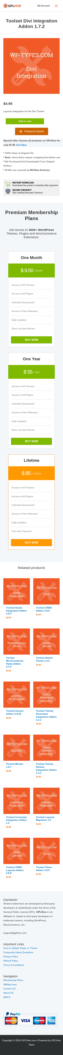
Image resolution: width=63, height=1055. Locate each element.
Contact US (9, 988)
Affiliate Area (10, 984)
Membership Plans (13, 980)
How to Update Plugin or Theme (20, 948)
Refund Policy (10, 961)
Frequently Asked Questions (18, 952)
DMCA (6, 997)
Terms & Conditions (13, 965)
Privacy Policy (10, 956)
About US (8, 993)
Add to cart (24, 121)
